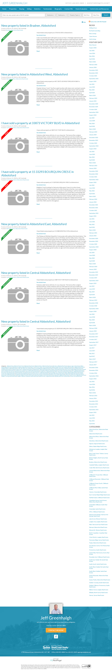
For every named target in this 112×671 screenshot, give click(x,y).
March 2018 (92, 325)
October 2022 (93, 177)
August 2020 (92, 249)
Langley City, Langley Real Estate (98, 521)
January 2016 (93, 398)
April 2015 (92, 423)
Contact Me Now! (56, 630)
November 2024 (93, 106)
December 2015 (93, 401)
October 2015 (93, 407)
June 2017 (92, 350)
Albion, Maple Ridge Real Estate (98, 446)
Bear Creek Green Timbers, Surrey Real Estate (41, 367)
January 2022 (93, 202)
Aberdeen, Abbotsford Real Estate (98, 441)
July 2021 (91, 219)
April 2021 (92, 227)
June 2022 (92, 188)
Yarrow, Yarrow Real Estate (96, 595)
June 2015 (92, 418)
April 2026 (92, 59)
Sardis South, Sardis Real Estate (98, 564)
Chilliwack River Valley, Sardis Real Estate (41, 369)
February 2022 (93, 199)
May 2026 (92, 56)
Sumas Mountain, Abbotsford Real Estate (60, 375)
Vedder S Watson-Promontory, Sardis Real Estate (28, 376)
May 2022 (92, 191)
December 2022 (93, 171)
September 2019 (93, 280)
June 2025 (92, 87)
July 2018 (91, 314)
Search (106, 15)
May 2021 (92, 224)
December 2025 (93, 70)
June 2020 (92, 255)
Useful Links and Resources (99, 9)
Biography (58, 9)
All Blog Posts (93, 28)
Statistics (37, 9)
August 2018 (92, 311)
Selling (29, 9)
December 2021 (93, 205)
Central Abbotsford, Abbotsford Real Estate (17, 127)
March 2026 (92, 61)
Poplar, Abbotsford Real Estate (97, 543)
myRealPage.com (56, 660)
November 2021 (93, 207)
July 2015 (91, 415)
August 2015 (92, 412)
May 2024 (92, 123)
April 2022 (92, 193)
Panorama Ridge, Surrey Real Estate (99, 540)
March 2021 (92, 230)
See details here (41, 35)
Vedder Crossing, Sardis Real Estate (99, 582)
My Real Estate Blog (94, 30)
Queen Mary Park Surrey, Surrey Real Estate (39, 374)
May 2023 (92, 157)
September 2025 (93, 78)
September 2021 (93, 213)
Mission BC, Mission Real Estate (98, 530)
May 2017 (92, 353)
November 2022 (93, 174)
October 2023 (93, 143)
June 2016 (92, 384)
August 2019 (92, 283)
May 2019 (92, 292)
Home (4, 9)
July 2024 (91, 118)
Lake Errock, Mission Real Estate (98, 519)
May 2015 (92, 421)
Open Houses (93, 36)
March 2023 (92, 162)
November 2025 (93, 73)
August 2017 (92, 345)
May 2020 (92, 258)
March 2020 (92, 263)
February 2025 (93, 98)
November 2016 (93, 370)
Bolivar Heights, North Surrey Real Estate (61, 367)
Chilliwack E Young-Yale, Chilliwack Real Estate (63, 368)
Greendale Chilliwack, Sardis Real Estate (48, 370)
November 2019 (93, 275)
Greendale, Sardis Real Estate (97, 509)
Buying (21, 9)
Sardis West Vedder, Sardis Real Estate (42, 375)
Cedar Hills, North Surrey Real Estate (99, 467)
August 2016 (92, 378)
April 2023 (92, 160)
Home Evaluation (81, 9)
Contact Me (68, 9)
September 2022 (93, 179)
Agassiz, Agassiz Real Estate (97, 443)
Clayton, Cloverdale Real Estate (97, 492)
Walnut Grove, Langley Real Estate (98, 589)
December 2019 (93, 272)
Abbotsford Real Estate (95, 433)
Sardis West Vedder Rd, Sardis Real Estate (25, 375)
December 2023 (93, 137)
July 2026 (91, 50)
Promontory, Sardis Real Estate (97, 550)
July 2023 (91, 151)
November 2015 (93, 404)
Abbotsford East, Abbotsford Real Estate (16, 228)
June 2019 (92, 289)
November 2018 (93, 303)
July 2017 (91, 348)
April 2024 (92, 126)
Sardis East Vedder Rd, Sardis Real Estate (75, 374)
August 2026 (92, 47)
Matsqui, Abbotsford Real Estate (98, 527)
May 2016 (92, 387)
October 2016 (93, 373)
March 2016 (92, 392)
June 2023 (92, 154)
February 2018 (93, 328)
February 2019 (93, 300)
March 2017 (92, 359)
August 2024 (92, 115)
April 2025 (92, 92)
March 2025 (92, 95)
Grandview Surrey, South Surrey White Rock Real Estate (98, 501)
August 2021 (92, 216)
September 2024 (93, 112)
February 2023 (93, 165)
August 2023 (92, 148)
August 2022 (92, 182)
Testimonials (47, 9)
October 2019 (93, 277)
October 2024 (93, 109)
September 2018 (93, 308)
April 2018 (92, 322)
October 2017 (93, 339)
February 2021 (93, 233)
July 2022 (91, 185)
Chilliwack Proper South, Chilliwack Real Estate (22, 369)
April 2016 (92, 390)
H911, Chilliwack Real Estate (97, 512)
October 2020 (93, 244)
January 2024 (93, 134)
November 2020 (93, 241)
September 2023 (93, 146)
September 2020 (93, 247)
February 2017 (93, 362)
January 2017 (93, 364)
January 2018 (93, 331)
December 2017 (93, 334)
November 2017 (93, 336)
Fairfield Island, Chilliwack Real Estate (99, 497)
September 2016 (93, 376)
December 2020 (93, 238)
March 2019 (92, 297)
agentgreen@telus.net (98, 3)
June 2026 (92, 53)
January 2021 (93, 235)
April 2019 (92, 294)
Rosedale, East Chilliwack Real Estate (99, 557)
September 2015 (93, 409)
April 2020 (92, 261)
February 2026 (93, 64)
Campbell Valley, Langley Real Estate (99, 465)
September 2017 (93, 342)
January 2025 (93, 101)
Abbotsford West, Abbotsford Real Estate (17, 79)
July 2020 (91, 252)
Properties (13, 9)
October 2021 (93, 210)
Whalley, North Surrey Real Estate (98, 592)
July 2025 (91, 84)
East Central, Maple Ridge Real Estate (99, 495)
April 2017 (92, 356)
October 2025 (93, 76)
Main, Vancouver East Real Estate (98, 524)
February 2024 (93, 132)
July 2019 (91, 286)
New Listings (92, 33)
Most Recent (92, 45)
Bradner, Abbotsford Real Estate (98, 462)
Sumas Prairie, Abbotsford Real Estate (99, 580)
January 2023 (93, 168)
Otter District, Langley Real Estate (98, 537)
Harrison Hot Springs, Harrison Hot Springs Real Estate (98, 515)
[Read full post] (18, 48)
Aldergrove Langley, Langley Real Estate (21, 367)
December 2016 (93, 367)
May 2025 (92, 90)
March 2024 (92, 129)
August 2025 (92, 81)
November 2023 (93, 140)
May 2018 (92, 320)
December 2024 (93, 104)
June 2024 (92, 120)
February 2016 (93, 395)
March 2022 (92, 196)
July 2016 (91, 381)
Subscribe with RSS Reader (98, 21)
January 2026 (93, 67)
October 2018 (93, 306)
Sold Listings (92, 39)
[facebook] (56, 636)
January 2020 (93, 269)
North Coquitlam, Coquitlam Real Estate (24, 372)
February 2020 (93, 266)
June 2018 (92, 317)
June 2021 (92, 221)
